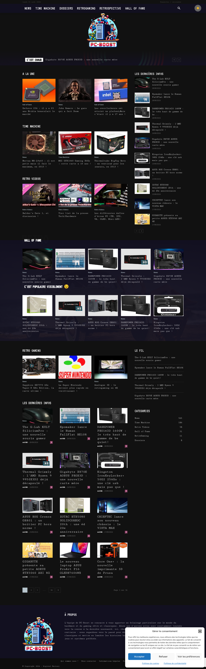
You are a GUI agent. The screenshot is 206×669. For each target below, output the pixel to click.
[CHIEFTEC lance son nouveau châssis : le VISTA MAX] (142, 204)
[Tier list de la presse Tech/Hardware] (75, 195)
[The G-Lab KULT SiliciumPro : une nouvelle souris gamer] (142, 82)
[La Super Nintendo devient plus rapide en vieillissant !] (75, 367)
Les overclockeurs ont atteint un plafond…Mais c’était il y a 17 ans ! (110, 111)
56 (52, 590)
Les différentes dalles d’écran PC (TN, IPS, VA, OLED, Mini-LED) (109, 216)
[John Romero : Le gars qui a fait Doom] (75, 90)
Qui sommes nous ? (69, 661)
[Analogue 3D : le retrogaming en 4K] (110, 367)
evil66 (24, 442)
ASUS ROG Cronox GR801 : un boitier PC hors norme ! (167, 172)
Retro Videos (27, 209)
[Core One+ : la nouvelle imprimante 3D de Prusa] (112, 550)
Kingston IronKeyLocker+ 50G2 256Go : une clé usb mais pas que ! (110, 479)
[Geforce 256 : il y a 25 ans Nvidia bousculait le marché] (38, 90)
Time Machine (64, 157)
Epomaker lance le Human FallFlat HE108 (73, 430)
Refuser (163, 656)
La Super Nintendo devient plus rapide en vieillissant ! (73, 388)
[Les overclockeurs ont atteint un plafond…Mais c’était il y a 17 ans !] (110, 90)
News (61, 104)
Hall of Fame (27, 104)
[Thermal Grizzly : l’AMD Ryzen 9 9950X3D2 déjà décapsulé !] (142, 127)
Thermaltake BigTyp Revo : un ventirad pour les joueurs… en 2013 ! (110, 164)
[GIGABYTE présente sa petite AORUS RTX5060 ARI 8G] (142, 219)
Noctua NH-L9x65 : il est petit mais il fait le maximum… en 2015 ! (38, 164)
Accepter (139, 656)
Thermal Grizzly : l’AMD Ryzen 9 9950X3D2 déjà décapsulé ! (166, 127)
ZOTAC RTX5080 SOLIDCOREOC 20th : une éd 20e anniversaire (166, 188)
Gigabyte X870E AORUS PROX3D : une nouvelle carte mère (81, 59)
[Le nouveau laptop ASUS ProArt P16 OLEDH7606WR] (75, 550)
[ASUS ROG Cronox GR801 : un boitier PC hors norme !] (142, 173)
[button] (199, 631)
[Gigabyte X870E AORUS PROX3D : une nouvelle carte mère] (142, 143)
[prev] (174, 60)
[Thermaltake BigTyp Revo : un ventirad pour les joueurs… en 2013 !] (110, 142)
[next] (179, 60)
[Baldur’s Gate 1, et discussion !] (38, 195)
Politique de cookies (150, 663)
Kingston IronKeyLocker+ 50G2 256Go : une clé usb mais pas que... (167, 157)
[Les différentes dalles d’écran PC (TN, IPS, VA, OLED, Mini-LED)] (110, 195)
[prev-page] (136, 231)
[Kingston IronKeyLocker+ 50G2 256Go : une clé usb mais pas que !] (142, 158)
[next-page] (141, 231)
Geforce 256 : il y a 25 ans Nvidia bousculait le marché (38, 111)
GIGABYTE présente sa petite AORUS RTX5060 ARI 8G (167, 218)
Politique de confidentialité (175, 663)
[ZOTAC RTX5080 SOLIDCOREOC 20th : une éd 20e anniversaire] (142, 188)
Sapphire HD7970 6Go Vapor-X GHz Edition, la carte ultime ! (38, 388)
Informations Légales (109, 661)
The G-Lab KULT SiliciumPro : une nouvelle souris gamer (165, 82)
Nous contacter (88, 661)
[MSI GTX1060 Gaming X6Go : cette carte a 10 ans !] (75, 142)
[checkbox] (198, 8)
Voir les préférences (189, 656)
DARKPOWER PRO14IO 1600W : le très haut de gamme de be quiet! (102, 279)
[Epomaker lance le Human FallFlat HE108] (142, 98)
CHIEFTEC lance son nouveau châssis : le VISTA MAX (165, 203)
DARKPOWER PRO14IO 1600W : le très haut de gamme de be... (167, 111)
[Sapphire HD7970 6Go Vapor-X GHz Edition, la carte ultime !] (38, 367)
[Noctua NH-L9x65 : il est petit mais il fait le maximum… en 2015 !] (38, 142)
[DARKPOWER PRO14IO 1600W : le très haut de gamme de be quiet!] (142, 112)
